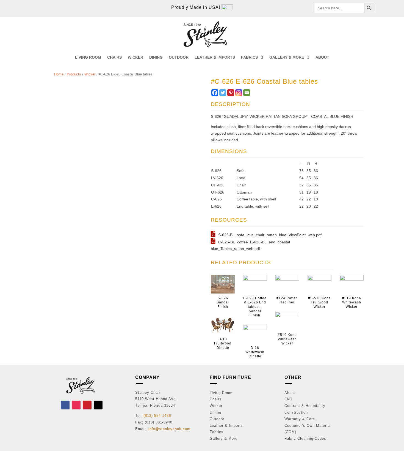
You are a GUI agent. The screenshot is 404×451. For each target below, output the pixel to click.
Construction (296, 412)
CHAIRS (114, 57)
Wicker (89, 74)
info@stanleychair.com (169, 429)
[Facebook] (214, 92)
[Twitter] (222, 92)
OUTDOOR (179, 57)
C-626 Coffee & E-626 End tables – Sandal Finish (255, 306)
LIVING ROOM (88, 57)
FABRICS (249, 57)
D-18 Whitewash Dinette (254, 352)
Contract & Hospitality (304, 406)
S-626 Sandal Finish (223, 302)
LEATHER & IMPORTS (215, 57)
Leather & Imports (226, 425)
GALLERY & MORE (286, 57)
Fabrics (216, 432)
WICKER (135, 57)
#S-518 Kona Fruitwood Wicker (319, 302)
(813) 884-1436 (157, 416)
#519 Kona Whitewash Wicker (287, 339)
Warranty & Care (299, 419)
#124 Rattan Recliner (287, 300)
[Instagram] (238, 92)
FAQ (288, 399)
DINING (156, 57)
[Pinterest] (230, 92)
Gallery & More (223, 438)
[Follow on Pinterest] (87, 405)
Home (58, 74)
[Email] (246, 92)
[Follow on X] (98, 405)
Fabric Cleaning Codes (305, 438)
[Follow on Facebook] (65, 405)
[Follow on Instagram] (76, 405)
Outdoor (217, 419)
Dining (215, 412)
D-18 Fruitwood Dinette (222, 343)
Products (74, 74)
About (289, 393)
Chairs (216, 399)
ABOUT (322, 57)
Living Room (221, 393)
